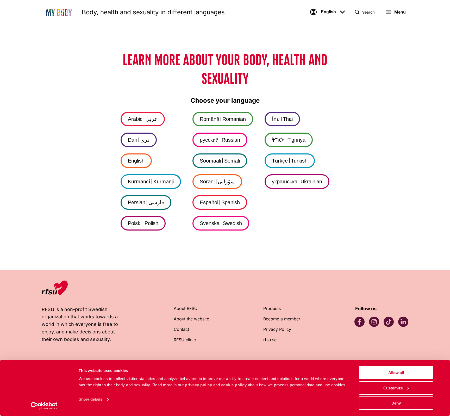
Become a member (281, 318)
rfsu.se (270, 339)
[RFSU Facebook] (359, 321)
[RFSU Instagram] (374, 321)
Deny (396, 403)
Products (272, 308)
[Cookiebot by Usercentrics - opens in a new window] (44, 406)
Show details (90, 399)
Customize (393, 388)
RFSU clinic (185, 339)
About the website (191, 318)
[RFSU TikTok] (388, 321)
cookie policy (234, 385)
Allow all (396, 372)
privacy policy (198, 385)
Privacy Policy (277, 329)
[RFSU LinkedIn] (403, 321)
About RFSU (185, 308)
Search (368, 12)
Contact (181, 329)
